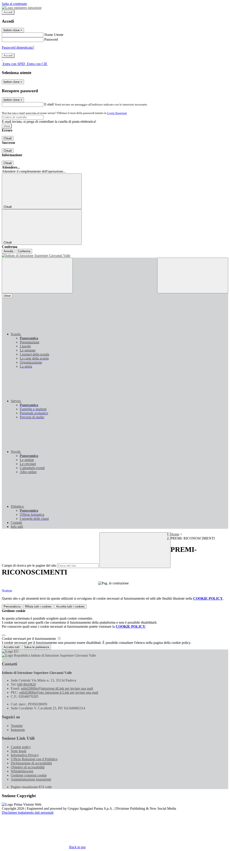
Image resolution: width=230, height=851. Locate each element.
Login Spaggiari (117, 113)
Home (174, 534)
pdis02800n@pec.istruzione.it (58, 692)
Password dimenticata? (18, 47)
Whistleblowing (22, 771)
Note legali (18, 751)
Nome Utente (53, 35)
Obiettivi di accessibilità (27, 767)
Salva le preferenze (36, 647)
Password (51, 39)
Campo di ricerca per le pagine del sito (29, 565)
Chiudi (8, 138)
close (7, 295)
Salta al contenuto (14, 4)
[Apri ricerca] (192, 275)
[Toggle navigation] (37, 275)
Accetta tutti (70, 606)
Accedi (8, 12)
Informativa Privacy (25, 755)
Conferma (24, 251)
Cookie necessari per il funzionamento (29, 638)
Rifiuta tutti (38, 606)
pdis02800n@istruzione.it (57, 688)
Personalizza (12, 606)
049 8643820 (26, 684)
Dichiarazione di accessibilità (31, 763)
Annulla (8, 251)
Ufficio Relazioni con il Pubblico (34, 759)
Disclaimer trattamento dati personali (27, 812)
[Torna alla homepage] (115, 256)
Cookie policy (21, 747)
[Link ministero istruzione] (22, 8)
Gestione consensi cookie (29, 775)
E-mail (49, 104)
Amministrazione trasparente (31, 779)
